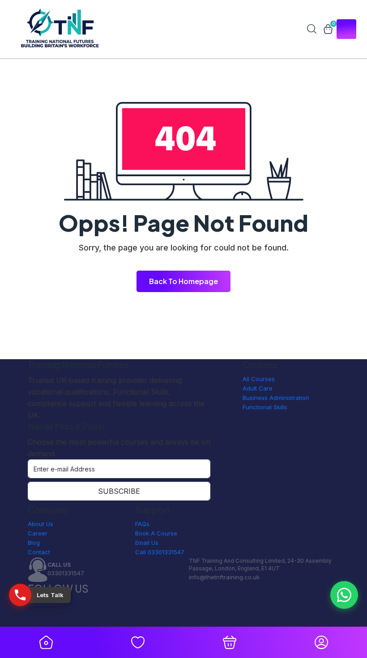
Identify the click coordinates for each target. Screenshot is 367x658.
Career (37, 533)
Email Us (146, 542)
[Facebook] (30, 612)
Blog (34, 542)
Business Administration (276, 397)
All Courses (259, 378)
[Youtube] (30, 622)
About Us (40, 523)
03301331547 (65, 573)
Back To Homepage (183, 281)
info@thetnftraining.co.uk (224, 577)
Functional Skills (265, 407)
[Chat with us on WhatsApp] (344, 595)
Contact (39, 552)
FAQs (142, 523)
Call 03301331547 (159, 552)
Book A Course (156, 533)
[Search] (311, 29)
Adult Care (258, 388)
